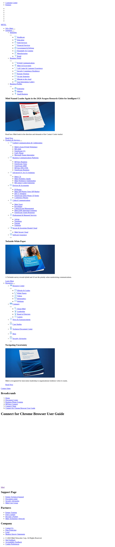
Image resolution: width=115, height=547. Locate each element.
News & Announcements (21, 320)
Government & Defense (25, 48)
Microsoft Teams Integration (24, 155)
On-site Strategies (23, 76)
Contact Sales (6, 388)
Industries (13, 32)
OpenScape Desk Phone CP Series (26, 196)
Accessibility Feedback (13, 542)
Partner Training (11, 513)
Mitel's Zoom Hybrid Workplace (25, 147)
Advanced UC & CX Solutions (23, 173)
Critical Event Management (24, 208)
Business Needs (15, 58)
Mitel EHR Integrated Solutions (25, 210)
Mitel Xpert (18, 204)
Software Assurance (20, 235)
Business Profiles (16, 84)
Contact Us (9, 528)
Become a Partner (11, 517)
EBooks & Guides (23, 290)
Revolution (18, 206)
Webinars (20, 301)
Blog (14, 334)
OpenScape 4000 (20, 166)
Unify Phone (18, 153)
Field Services (22, 43)
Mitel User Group (11, 503)
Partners (8, 5)
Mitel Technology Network (15, 519)
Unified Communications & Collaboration (27, 143)
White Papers (22, 293)
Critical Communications (21, 200)
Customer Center (11, 3)
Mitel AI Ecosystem (24, 66)
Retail (19, 56)
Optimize (17, 225)
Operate (17, 223)
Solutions (8, 30)
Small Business (22, 94)
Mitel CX (17, 177)
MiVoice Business (20, 162)
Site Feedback (10, 540)
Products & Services (12, 140)
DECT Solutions (20, 194)
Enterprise (20, 89)
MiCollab (17, 149)
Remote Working (23, 74)
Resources (9, 283)
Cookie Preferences (12, 544)
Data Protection (10, 530)
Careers (19, 317)
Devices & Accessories (21, 185)
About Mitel (21, 309)
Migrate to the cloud (24, 79)
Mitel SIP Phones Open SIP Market (26, 192)
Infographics (21, 299)
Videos (19, 296)
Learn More (9, 281)
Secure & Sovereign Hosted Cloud (25, 228)
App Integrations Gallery (26, 82)
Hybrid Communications (26, 63)
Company (16, 304)
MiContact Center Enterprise (24, 183)
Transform (18, 221)
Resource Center (18, 286)
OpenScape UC (20, 151)
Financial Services (23, 45)
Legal (7, 532)
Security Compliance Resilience (28, 71)
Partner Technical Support (14, 497)
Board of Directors (23, 314)
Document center (11, 499)
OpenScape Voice (20, 164)
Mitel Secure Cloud (21, 232)
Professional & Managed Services (24, 215)
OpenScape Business (21, 170)
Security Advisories (19, 338)
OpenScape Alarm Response (24, 212)
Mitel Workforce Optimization (25, 181)
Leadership (21, 311)
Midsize (20, 91)
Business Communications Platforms (26, 158)
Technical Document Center (22, 329)
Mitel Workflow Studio (22, 179)
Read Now (9, 138)
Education (20, 40)
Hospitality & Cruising (25, 51)
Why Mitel (9, 28)
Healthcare (21, 37)
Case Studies (17, 324)
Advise (16, 219)
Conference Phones (21, 198)
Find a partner (10, 515)
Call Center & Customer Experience (30, 68)
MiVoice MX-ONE (21, 168)
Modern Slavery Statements (15, 534)
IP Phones (17, 189)
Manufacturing (22, 53)
